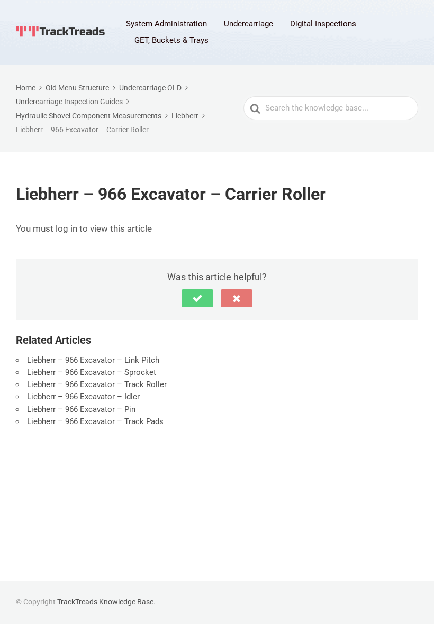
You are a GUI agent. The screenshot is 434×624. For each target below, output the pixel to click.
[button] (197, 298)
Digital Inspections (323, 24)
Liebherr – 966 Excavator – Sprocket (91, 372)
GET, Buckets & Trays (171, 40)
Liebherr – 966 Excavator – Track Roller (97, 384)
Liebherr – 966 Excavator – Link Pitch (93, 360)
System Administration (166, 24)
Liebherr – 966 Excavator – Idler (83, 396)
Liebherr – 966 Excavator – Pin (81, 409)
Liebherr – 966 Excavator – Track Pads (95, 421)
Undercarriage (248, 24)
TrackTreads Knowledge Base (105, 602)
